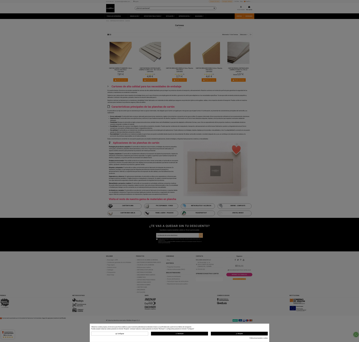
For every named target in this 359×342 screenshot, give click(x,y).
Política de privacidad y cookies (259, 338)
